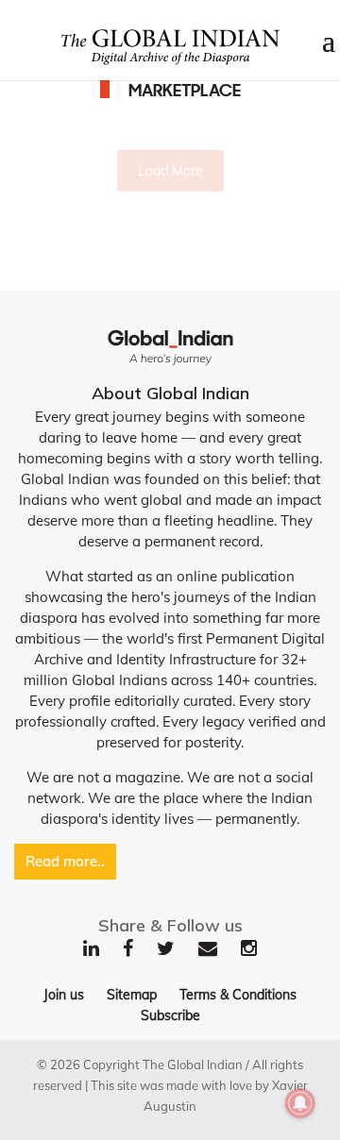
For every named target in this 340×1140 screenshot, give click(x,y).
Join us (63, 994)
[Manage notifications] (300, 1103)
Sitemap (132, 994)
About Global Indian (170, 393)
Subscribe (170, 1015)
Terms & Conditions (238, 994)
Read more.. (65, 861)
